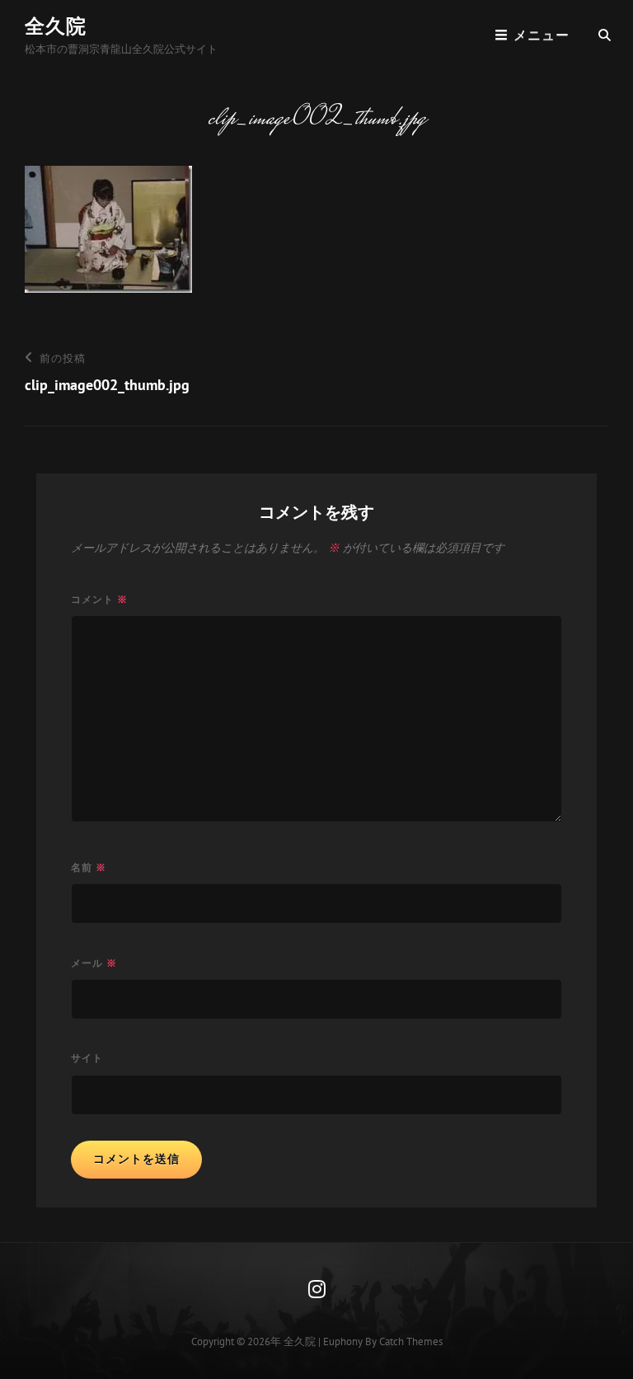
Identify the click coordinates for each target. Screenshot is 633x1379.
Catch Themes (411, 1341)
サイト (87, 1058)
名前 (88, 867)
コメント (99, 599)
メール (94, 963)
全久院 (56, 26)
